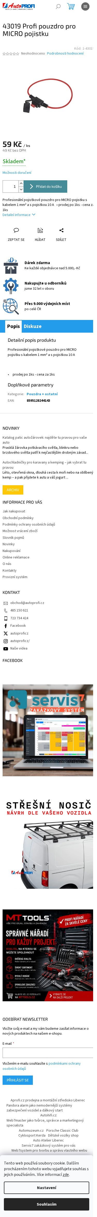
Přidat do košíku (49, 186)
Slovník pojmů (13, 537)
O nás (7, 563)
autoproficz (19, 633)
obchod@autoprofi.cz (27, 603)
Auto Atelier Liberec (48, 1140)
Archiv (13, 490)
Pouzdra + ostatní (42, 394)
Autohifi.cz (48, 1115)
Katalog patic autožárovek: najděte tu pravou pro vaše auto (45, 440)
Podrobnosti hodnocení (65, 53)
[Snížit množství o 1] (21, 189)
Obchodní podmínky (18, 518)
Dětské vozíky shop (63, 1135)
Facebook (18, 625)
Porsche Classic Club (62, 1130)
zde (66, 1174)
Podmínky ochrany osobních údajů (29, 524)
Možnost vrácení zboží (20, 531)
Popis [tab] (13, 326)
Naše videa (18, 648)
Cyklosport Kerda (32, 1135)
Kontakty (10, 570)
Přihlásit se (18, 1080)
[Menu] (85, 6)
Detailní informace (17, 215)
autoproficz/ (20, 641)
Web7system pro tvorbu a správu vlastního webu (49, 1150)
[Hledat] (58, 6)
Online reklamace (16, 557)
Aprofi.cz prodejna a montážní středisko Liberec (48, 1100)
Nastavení (46, 1188)
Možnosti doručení (17, 172)
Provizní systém (15, 577)
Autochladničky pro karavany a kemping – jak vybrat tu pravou (44, 465)
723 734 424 (19, 618)
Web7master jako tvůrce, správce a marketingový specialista (45, 1123)
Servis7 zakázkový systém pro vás (49, 1145)
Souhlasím (47, 1204)
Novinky (9, 544)
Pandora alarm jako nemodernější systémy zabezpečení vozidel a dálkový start (39, 1108)
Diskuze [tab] (33, 326)
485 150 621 (19, 610)
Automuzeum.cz (31, 1130)
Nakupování (11, 551)
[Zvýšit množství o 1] (21, 183)
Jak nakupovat (14, 511)
